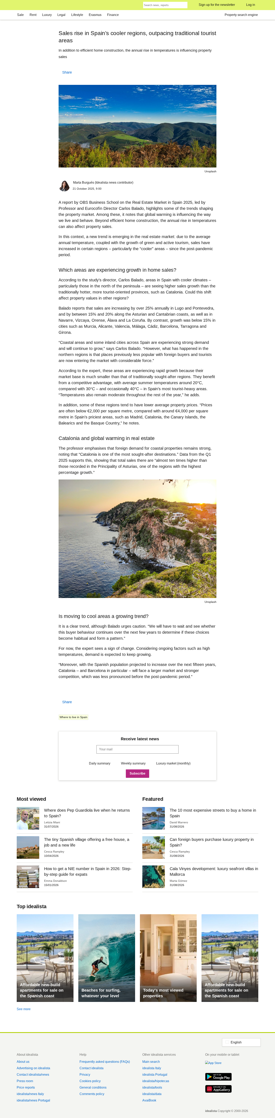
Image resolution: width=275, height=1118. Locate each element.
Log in (250, 4)
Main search (151, 1061)
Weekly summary (133, 763)
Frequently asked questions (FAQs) (105, 1061)
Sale (20, 15)
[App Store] (218, 1065)
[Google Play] (218, 1077)
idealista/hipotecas (155, 1081)
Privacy (85, 1074)
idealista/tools (152, 1087)
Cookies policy (90, 1081)
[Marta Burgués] (64, 186)
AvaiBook (149, 1100)
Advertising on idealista (33, 1068)
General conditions (93, 1087)
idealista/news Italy (30, 1094)
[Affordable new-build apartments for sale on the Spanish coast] (45, 958)
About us (23, 1061)
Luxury (47, 15)
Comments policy (92, 1094)
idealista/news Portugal (33, 1100)
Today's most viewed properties (163, 993)
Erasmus (95, 15)
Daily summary (99, 763)
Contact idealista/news (33, 1074)
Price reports (26, 1087)
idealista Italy (151, 1068)
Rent (33, 15)
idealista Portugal (154, 1074)
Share (67, 72)
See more (24, 1009)
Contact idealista (91, 1068)
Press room (25, 1081)
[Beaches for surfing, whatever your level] (106, 958)
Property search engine (241, 15)
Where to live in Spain (73, 717)
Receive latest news (140, 739)
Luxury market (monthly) (173, 763)
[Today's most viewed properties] (168, 958)
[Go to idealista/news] (22, 5)
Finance (113, 15)
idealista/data (151, 1094)
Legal (61, 15)
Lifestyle (77, 15)
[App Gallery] (218, 1089)
